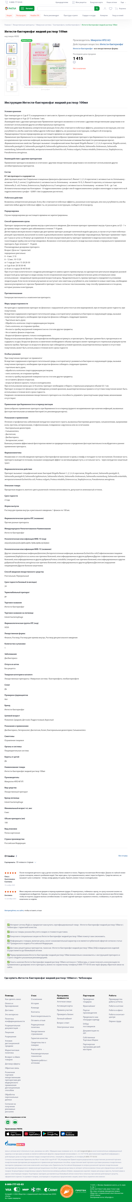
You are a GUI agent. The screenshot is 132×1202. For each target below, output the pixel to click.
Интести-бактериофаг (111, 44)
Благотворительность (40, 1016)
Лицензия (9, 1032)
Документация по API (91, 1032)
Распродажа (21, 16)
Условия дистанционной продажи (12, 1043)
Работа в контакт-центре (117, 1016)
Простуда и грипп (71, 16)
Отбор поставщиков (89, 1025)
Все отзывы (123, 856)
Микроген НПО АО (100, 40)
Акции (9, 16)
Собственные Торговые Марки (90, 1039)
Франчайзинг (89, 1006)
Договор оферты (12, 1064)
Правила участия (64, 1010)
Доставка (9, 1010)
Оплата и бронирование (11, 1005)
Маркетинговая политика (12, 1051)
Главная (8, 25)
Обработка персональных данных (11, 1097)
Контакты (35, 1012)
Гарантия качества (39, 1038)
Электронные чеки (65, 1027)
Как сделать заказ (13, 999)
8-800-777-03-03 (14, 1184)
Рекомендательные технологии (40, 1055)
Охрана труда (115, 1021)
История (35, 1004)
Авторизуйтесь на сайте (14, 911)
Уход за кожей (117, 16)
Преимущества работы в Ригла (116, 1000)
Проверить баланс (65, 1014)
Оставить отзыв (38, 1021)
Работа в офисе (116, 1010)
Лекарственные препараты (23, 25)
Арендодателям (62, 2)
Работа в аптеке (116, 1006)
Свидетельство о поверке (38, 1044)
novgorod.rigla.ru (86, 1151)
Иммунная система (43, 25)
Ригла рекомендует (51, 16)
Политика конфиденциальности (14, 1020)
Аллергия (104, 16)
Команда (35, 1008)
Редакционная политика (37, 1026)
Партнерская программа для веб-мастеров (92, 1047)
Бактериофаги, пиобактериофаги (66, 25)
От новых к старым (19, 862)
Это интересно (11, 1015)
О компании (36, 999)
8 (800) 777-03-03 (90, 1157)
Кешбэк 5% (35, 16)
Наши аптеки (112, 2)
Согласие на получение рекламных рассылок (10, 1108)
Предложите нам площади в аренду (91, 1018)
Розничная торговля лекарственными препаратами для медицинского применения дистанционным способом (13, 1081)
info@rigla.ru (109, 1197)
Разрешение (10, 1037)
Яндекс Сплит (26, 40)
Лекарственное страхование (38, 1033)
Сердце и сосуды (89, 16)
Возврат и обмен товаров (12, 1058)
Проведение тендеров (88, 1000)
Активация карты (65, 1006)
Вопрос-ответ (63, 1023)
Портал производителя (90, 1011)
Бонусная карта (96, 2)
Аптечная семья (64, 1002)
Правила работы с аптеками (39, 1061)
